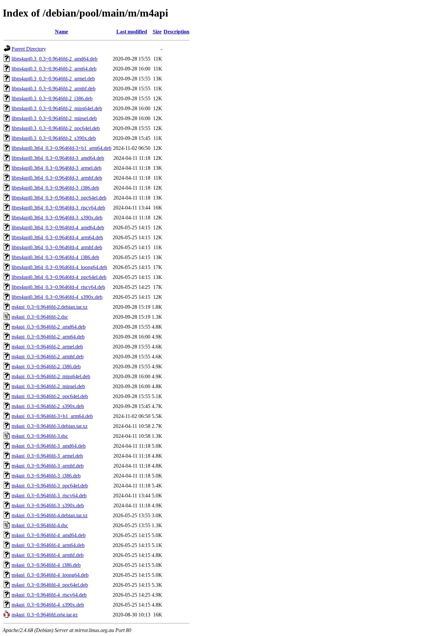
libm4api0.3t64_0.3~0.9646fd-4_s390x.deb (57, 297)
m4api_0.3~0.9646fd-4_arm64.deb (48, 545)
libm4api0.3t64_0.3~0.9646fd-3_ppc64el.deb (59, 198)
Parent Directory (29, 49)
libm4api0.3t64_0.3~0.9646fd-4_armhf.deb (57, 247)
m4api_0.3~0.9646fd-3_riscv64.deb (49, 495)
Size (157, 31)
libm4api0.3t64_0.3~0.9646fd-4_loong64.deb (59, 267)
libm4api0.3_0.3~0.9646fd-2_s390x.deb (54, 138)
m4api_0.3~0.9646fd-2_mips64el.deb (51, 376)
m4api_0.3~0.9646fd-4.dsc (40, 525)
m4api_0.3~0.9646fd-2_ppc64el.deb (50, 396)
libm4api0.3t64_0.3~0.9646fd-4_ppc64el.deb (59, 277)
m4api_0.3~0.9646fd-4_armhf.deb (48, 555)
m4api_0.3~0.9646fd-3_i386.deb (46, 475)
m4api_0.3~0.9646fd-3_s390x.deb (48, 505)
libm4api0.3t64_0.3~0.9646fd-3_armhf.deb (57, 178)
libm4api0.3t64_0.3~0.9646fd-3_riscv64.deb (58, 207)
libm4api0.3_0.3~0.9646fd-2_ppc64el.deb (56, 128)
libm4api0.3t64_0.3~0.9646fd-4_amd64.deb (58, 227)
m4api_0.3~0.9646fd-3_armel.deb (47, 456)
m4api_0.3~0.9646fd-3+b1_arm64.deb (52, 416)
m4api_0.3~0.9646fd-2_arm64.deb (48, 337)
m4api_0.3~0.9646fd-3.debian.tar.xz (50, 426)
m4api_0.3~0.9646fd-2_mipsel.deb (48, 386)
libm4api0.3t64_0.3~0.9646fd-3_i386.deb (55, 188)
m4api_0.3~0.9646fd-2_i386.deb (46, 366)
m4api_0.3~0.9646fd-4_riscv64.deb (49, 595)
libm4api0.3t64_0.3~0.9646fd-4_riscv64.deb (58, 287)
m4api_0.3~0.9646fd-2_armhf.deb (48, 356)
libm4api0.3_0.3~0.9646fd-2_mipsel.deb (54, 118)
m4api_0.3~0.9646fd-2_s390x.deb (48, 406)
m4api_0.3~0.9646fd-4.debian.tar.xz (50, 515)
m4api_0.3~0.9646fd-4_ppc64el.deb (50, 585)
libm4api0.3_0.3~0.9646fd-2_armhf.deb (54, 88)
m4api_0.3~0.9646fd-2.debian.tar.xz (50, 307)
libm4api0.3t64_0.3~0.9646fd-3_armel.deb (56, 168)
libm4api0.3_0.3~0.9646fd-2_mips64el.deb (57, 108)
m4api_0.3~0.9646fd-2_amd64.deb (49, 327)
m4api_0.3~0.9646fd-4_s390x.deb (48, 605)
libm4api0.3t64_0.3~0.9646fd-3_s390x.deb (57, 217)
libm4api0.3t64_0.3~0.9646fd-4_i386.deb (55, 257)
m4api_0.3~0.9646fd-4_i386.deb (46, 565)
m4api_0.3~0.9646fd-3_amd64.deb (49, 446)
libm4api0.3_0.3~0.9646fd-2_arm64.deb (54, 68)
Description (176, 31)
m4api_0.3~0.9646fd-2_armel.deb (47, 346)
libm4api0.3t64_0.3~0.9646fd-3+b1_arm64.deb (61, 148)
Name (61, 31)
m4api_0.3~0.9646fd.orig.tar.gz (45, 614)
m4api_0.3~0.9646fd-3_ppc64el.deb (50, 485)
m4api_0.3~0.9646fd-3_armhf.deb (48, 466)
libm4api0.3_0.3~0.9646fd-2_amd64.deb (54, 59)
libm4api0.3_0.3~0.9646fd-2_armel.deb (53, 78)
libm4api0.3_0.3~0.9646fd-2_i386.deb (52, 98)
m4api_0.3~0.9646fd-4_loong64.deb (50, 575)
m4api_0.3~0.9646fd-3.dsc (40, 436)
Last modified (131, 31)
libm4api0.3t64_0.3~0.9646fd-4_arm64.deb (57, 237)
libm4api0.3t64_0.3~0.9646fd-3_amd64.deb (58, 158)
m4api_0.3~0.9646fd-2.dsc (40, 317)
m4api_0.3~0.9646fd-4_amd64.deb (49, 535)
